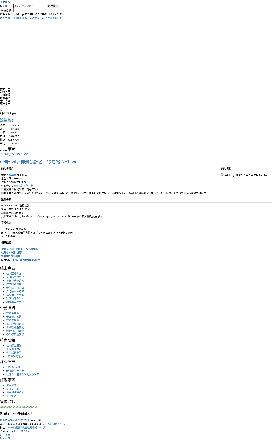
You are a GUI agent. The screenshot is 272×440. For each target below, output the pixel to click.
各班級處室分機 (55, 424)
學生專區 (5, 100)
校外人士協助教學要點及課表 (22, 374)
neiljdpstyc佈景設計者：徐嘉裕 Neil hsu (39, 161)
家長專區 (5, 103)
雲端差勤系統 (13, 313)
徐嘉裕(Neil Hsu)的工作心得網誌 (19, 249)
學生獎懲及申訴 (15, 396)
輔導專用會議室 (15, 302)
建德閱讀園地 (13, 284)
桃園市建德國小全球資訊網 (15, 420)
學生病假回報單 (15, 287)
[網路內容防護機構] (7, 407)
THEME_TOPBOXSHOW (14, 154)
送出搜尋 (53, 6)
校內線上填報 (13, 345)
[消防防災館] (14, 407)
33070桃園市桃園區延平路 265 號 (26, 427)
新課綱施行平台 (15, 370)
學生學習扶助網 (15, 334)
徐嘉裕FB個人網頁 (11, 252)
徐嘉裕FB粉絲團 (10, 256)
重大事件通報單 (15, 349)
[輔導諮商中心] (29, 407)
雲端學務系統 (13, 320)
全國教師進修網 (15, 327)
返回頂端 (5, 434)
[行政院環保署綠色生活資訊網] (10, 407)
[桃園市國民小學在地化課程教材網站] (4, 407)
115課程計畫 (13, 367)
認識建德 (5, 92)
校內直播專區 (13, 273)
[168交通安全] (1, 407)
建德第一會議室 (15, 291)
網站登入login (8, 113)
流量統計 (7, 120)
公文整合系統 (13, 316)
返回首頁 (5, 89)
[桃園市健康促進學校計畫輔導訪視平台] (36, 407)
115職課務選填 (14, 356)
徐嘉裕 (12, 175)
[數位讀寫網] (23, 407)
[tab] (136, 92)
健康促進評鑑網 (15, 392)
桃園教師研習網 (15, 323)
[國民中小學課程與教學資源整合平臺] (32, 407)
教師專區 (5, 98)
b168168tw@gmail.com (26, 259)
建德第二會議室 (15, 295)
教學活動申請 (13, 352)
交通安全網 (12, 388)
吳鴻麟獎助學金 (15, 277)
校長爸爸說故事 (15, 280)
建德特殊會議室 (15, 298)
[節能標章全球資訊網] (17, 407)
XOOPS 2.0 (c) (22, 431)
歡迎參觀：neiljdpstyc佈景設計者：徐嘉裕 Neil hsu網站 (31, 17)
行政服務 (5, 95)
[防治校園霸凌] (20, 407)
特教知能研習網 (15, 331)
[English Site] (1, 110)
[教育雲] (26, 407)
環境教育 (11, 385)
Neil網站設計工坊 (24, 185)
